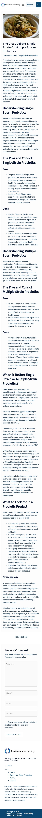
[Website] (21, 714)
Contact (13, 781)
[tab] (21, 765)
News (12, 778)
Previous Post (21, 637)
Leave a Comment (10, 55)
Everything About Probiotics (21, 775)
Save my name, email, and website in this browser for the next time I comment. (21, 725)
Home (12, 772)
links (10, 766)
